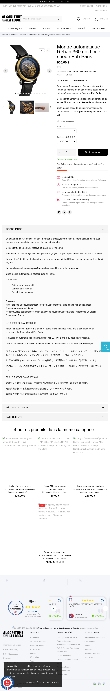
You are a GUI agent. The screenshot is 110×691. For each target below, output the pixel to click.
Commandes (90, 642)
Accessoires (64, 28)
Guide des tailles (64, 655)
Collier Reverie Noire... (20, 486)
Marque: (60, 75)
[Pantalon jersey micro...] (68, 511)
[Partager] (59, 212)
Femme (46, 28)
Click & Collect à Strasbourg (75, 199)
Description (55, 229)
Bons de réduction (92, 653)
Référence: (61, 71)
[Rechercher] (58, 19)
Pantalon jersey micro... (55, 552)
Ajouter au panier (93, 152)
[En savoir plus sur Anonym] (18, 582)
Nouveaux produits (37, 642)
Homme (32, 28)
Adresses (88, 649)
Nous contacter (86, 6)
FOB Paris (69, 75)
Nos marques (15, 28)
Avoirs (87, 645)
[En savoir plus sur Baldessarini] (55, 582)
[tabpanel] (27, 70)
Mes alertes (89, 657)
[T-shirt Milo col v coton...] (68, 445)
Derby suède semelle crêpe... (90, 486)
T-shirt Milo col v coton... (55, 486)
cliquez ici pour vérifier (88, 628)
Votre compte (92, 632)
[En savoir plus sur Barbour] (91, 582)
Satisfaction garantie (71, 184)
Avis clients (55, 417)
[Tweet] (64, 212)
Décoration (34, 657)
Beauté (81, 28)
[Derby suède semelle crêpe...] (104, 445)
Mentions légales (35, 682)
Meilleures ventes (37, 645)
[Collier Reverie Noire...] (33, 445)
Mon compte (101, 11)
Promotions (98, 28)
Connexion (101, 6)
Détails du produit (55, 407)
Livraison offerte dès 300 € (74, 192)
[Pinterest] (69, 212)
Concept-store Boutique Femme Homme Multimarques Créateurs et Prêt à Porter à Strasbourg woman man (68, 645)
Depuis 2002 (68, 177)
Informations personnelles (96, 638)
